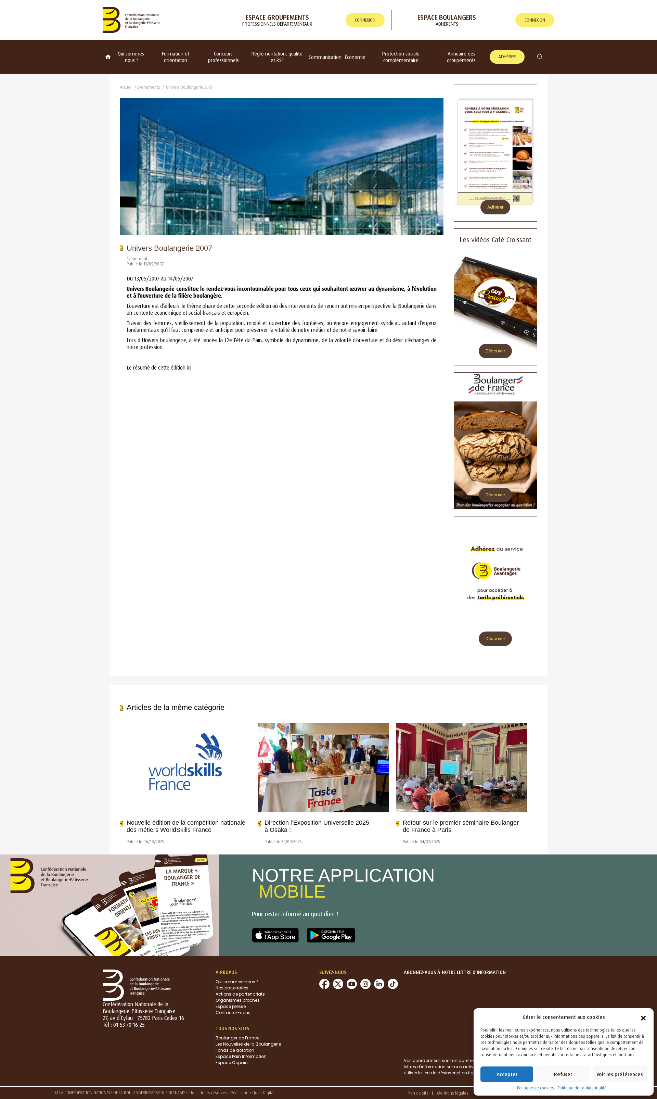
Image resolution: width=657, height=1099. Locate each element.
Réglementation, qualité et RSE (277, 56)
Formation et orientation (175, 56)
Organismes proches (238, 1000)
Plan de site (418, 1093)
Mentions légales (452, 1093)
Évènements (148, 87)
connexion (365, 20)
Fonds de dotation (235, 1050)
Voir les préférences (619, 1074)
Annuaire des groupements (461, 56)
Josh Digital (264, 1092)
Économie (355, 57)
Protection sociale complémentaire (401, 56)
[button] (643, 1016)
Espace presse (231, 1006)
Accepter (507, 1074)
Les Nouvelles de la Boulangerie (248, 1044)
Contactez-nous (233, 1012)
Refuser (563, 1074)
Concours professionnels (223, 56)
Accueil (126, 87)
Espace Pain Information (241, 1056)
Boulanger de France (237, 1038)
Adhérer (507, 57)
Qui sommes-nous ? (132, 56)
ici (189, 367)
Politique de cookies (535, 1087)
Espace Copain (232, 1062)
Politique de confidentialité (582, 1087)
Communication (325, 57)
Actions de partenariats (240, 994)
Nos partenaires (232, 988)
